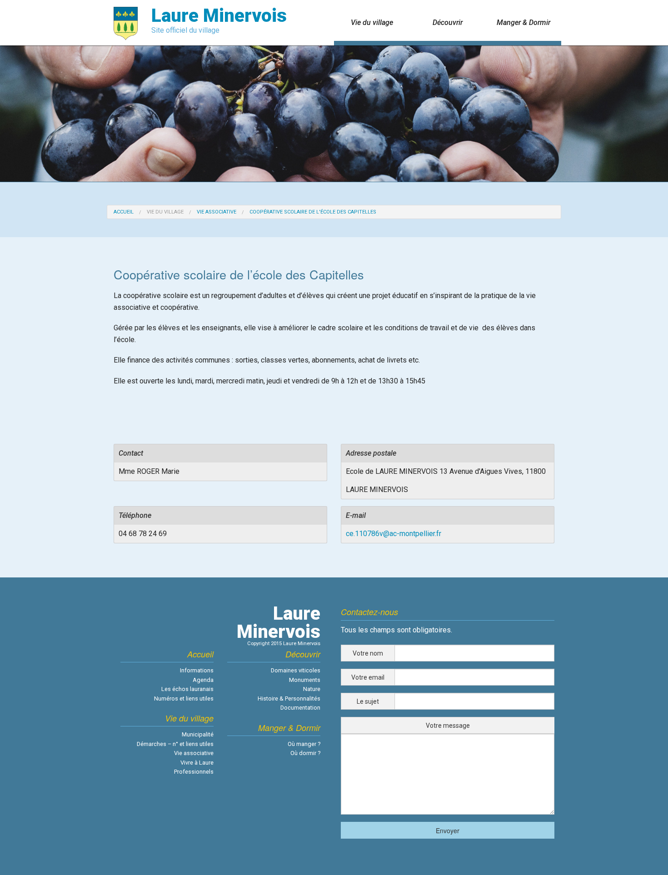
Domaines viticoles (295, 670)
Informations (197, 670)
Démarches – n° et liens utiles (175, 744)
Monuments (304, 679)
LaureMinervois (278, 622)
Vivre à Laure (197, 762)
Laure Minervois (219, 15)
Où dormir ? (305, 753)
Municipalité (198, 734)
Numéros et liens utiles (184, 698)
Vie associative (216, 212)
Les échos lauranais (187, 689)
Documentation (300, 707)
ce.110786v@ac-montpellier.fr (393, 533)
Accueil (124, 212)
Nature (311, 689)
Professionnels (194, 771)
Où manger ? (304, 744)
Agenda (203, 679)
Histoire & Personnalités (289, 698)
